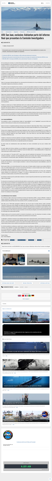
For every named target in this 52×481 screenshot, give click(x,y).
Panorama (22, 31)
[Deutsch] (32, 295)
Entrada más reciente (8, 283)
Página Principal (27, 283)
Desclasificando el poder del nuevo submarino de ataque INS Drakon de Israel (25, 351)
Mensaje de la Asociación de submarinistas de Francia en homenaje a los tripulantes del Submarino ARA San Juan (25, 57)
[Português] (29, 295)
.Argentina (16, 31)
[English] (19, 295)
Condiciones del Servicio (21, 442)
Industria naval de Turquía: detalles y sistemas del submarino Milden (23, 386)
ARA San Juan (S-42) (31, 31)
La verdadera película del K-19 (12, 368)
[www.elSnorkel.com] (12, 3)
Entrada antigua (45, 283)
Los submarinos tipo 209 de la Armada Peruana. (17, 403)
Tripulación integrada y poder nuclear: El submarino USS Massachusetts (24, 321)
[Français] (26, 295)
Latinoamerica (8, 31)
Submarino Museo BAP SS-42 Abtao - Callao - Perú (18, 420)
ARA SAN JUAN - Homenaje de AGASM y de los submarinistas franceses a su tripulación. (20, 58)
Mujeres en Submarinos (7, 308)
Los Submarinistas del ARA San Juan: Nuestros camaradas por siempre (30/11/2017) (23, 277)
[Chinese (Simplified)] (23, 295)
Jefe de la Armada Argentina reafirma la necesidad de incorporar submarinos (13, 262)
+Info (6, 355)
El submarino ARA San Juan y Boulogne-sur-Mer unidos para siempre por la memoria (19, 55)
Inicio (2, 31)
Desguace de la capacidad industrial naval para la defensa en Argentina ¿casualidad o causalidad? (38, 261)
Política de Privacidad (31, 442)
